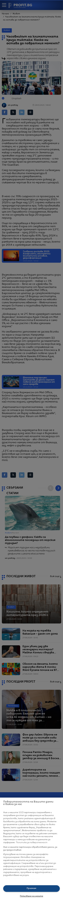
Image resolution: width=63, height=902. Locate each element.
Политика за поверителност (31, 843)
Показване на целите (31, 896)
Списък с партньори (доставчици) (21, 879)
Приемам (31, 888)
